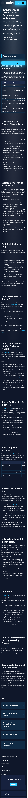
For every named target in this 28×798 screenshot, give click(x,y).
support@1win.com (6, 766)
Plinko (23, 377)
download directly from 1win (18, 505)
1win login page (13, 304)
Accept (13, 784)
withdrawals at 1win (13, 454)
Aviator (14, 377)
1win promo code (10, 227)
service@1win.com (5, 770)
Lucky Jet (19, 377)
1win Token (6, 595)
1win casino (7, 352)
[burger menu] (2, 2)
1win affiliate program (9, 646)
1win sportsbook (8, 408)
